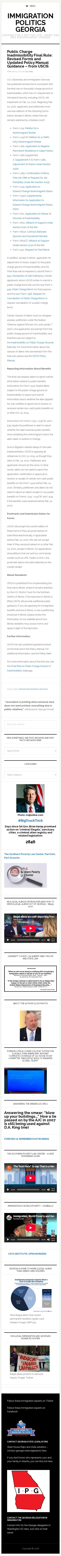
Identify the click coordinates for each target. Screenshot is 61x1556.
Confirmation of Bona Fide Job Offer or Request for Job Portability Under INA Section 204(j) (31, 178)
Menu (32, 6)
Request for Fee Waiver (37, 249)
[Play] (8, 940)
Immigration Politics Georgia (30, 22)
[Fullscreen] (53, 940)
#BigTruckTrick (30, 820)
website (31, 619)
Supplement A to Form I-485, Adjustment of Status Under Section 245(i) (32, 164)
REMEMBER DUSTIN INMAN (34, 1139)
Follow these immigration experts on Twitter (30, 1401)
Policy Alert (45, 653)
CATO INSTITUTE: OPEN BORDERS (25, 1253)
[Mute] (48, 940)
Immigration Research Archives (33, 689)
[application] (30, 928)
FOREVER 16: (11, 1139)
